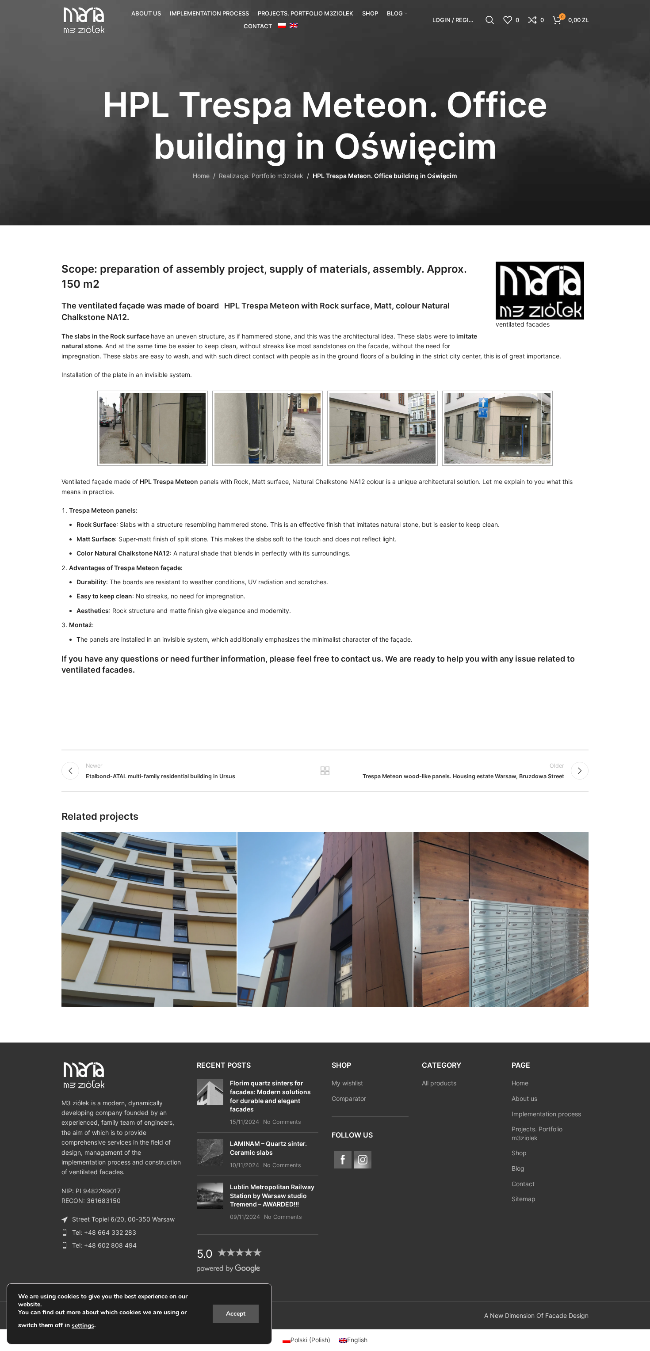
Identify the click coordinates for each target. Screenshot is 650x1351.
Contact (523, 1183)
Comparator (349, 1098)
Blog (518, 1168)
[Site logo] (83, 19)
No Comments (282, 1122)
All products (439, 1083)
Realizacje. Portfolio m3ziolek (261, 175)
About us (524, 1098)
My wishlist (347, 1083)
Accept (235, 1313)
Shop (519, 1153)
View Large (225, 842)
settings (83, 1325)
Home (201, 175)
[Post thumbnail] (210, 1102)
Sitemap (523, 1199)
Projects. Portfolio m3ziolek (537, 1133)
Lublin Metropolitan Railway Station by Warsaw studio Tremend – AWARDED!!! (272, 1195)
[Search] (490, 20)
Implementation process (546, 1114)
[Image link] (83, 1074)
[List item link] (122, 1232)
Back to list (325, 771)
